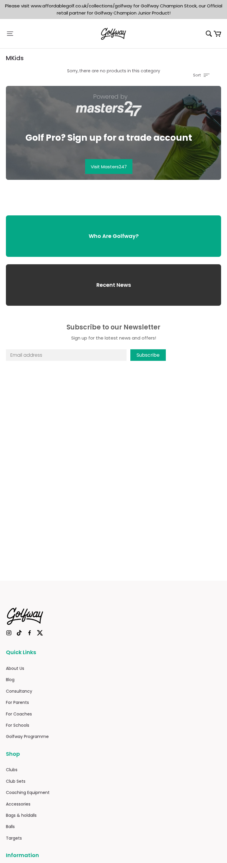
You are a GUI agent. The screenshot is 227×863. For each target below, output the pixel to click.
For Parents (17, 702)
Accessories (18, 804)
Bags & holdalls (21, 815)
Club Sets (15, 781)
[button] (42, 33)
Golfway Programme (27, 736)
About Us (15, 668)
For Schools (17, 725)
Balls (10, 827)
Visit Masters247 (109, 167)
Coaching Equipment (28, 792)
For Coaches (19, 714)
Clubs (11, 770)
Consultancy (19, 691)
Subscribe (148, 355)
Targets (14, 838)
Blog (10, 680)
